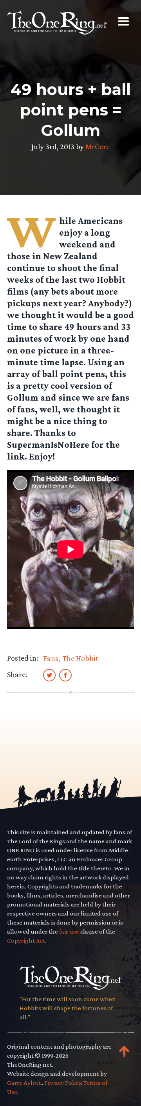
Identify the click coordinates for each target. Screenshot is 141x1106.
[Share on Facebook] (65, 675)
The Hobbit (80, 658)
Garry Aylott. (24, 1082)
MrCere (97, 146)
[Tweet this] (49, 675)
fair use (69, 931)
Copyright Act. (26, 940)
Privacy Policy (62, 1082)
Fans (50, 658)
